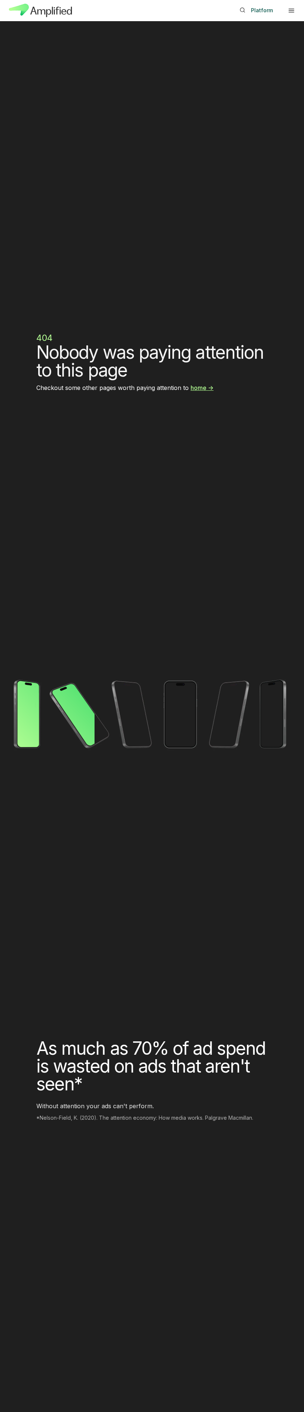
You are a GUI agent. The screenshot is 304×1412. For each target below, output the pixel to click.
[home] (40, 10)
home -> (202, 387)
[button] (291, 10)
